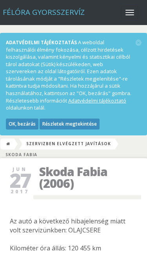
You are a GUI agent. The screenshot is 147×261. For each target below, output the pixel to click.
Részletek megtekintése (69, 124)
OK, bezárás (22, 124)
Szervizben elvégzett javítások (68, 143)
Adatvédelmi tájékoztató (97, 100)
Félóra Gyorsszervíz (44, 12)
